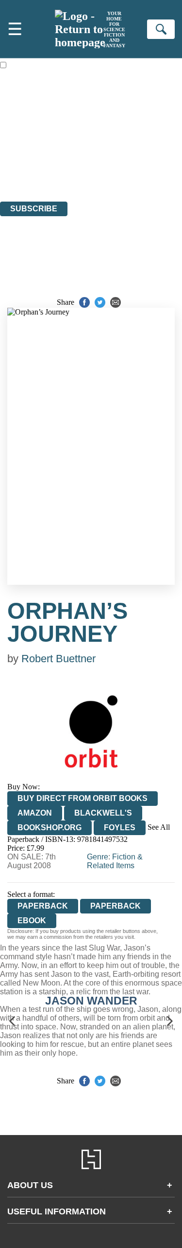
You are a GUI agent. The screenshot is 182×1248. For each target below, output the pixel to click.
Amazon (34, 813)
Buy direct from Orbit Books (82, 798)
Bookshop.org (49, 827)
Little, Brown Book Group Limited (120, 144)
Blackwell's (103, 813)
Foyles (119, 827)
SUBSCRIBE (33, 209)
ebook (31, 920)
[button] (12, 1021)
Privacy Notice (23, 171)
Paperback (115, 906)
